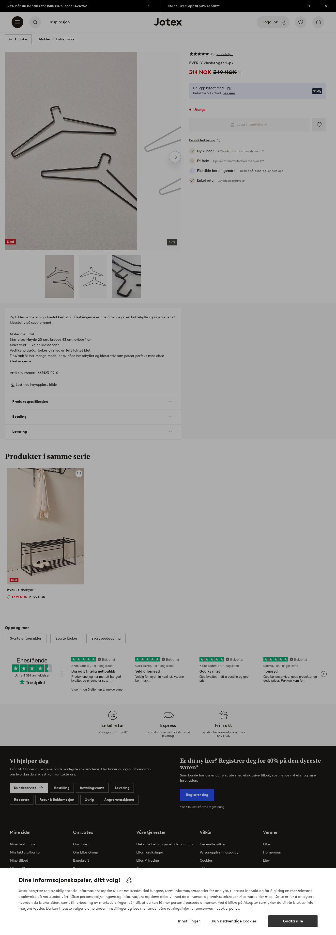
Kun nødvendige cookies (234, 921)
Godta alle (293, 921)
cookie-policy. (228, 908)
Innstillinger (189, 921)
